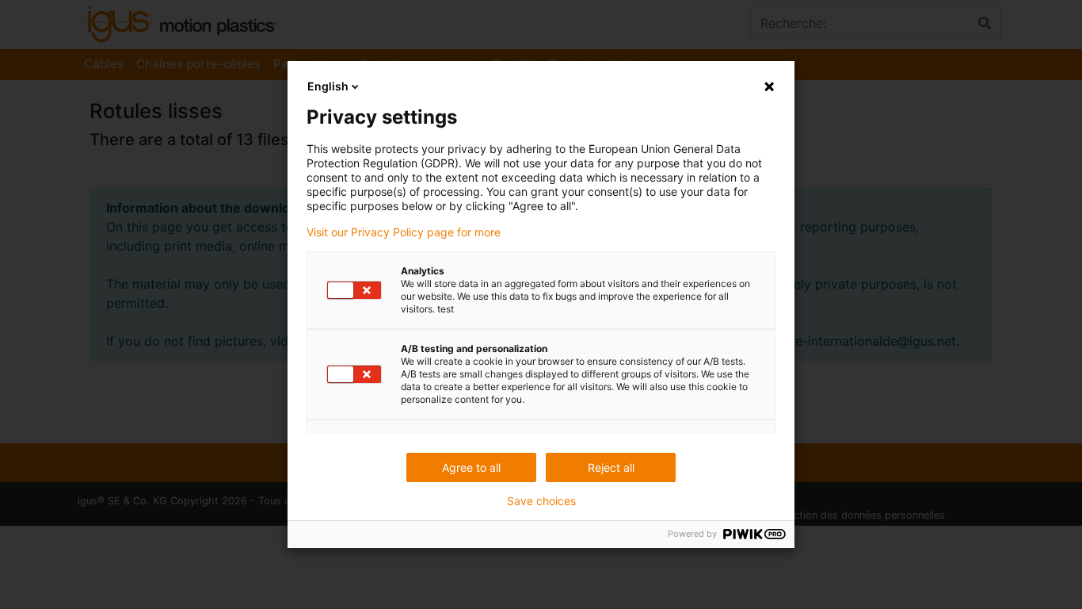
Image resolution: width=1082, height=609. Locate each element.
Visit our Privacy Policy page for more (404, 232)
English (328, 86)
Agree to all (471, 467)
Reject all (611, 467)
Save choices (541, 501)
